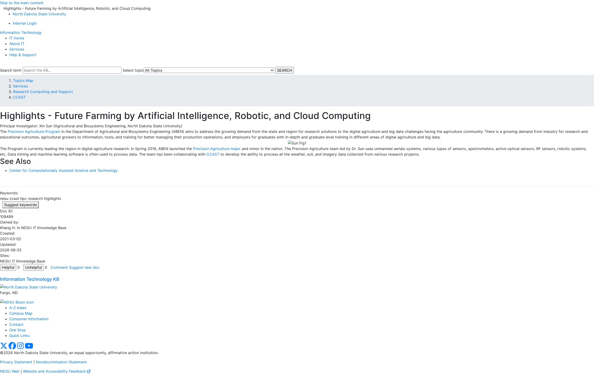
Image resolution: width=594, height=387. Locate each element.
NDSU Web (9, 371)
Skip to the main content (21, 2)
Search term (10, 70)
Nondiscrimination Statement (61, 362)
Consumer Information (28, 319)
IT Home (16, 38)
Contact (16, 324)
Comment (59, 267)
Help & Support (22, 54)
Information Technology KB (29, 279)
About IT (16, 43)
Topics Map (23, 80)
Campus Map (20, 313)
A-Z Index (17, 307)
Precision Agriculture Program (34, 131)
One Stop (17, 330)
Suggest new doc (84, 267)
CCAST (19, 97)
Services (16, 49)
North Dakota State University (39, 14)
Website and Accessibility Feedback (55, 371)
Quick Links (19, 335)
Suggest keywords (20, 204)
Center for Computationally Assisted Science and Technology (63, 170)
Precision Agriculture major (217, 148)
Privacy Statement (16, 362)
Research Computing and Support (43, 91)
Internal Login (25, 23)
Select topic (133, 70)
